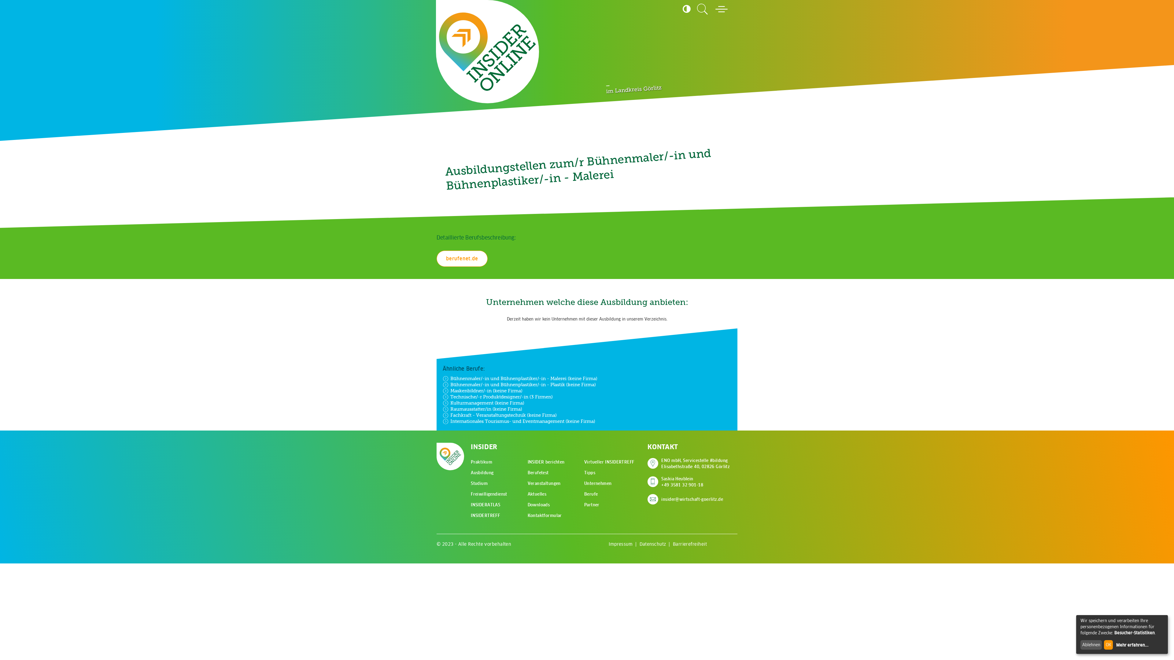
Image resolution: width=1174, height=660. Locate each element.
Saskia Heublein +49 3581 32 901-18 (682, 481)
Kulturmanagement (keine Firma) (487, 402)
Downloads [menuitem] (539, 504)
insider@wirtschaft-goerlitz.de (692, 499)
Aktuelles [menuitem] (537, 494)
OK (1108, 644)
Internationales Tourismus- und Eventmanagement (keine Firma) (522, 421)
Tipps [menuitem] (589, 472)
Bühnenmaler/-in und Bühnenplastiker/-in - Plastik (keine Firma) (523, 384)
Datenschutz (653, 544)
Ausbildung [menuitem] (482, 472)
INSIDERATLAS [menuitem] (485, 504)
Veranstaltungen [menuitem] (544, 483)
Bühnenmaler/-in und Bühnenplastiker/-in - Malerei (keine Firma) (523, 378)
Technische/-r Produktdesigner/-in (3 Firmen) (501, 396)
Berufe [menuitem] (591, 494)
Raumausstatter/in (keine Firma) (486, 409)
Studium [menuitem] (479, 483)
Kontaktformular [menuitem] (545, 515)
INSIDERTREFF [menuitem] (485, 515)
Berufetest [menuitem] (538, 472)
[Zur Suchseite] (702, 9)
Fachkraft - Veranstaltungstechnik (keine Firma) (503, 415)
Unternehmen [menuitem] (598, 483)
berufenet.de (462, 258)
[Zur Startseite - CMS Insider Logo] (487, 52)
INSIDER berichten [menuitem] (546, 462)
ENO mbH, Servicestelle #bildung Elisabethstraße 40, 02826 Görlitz (695, 463)
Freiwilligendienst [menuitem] (489, 494)
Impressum (621, 544)
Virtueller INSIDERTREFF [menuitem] (609, 462)
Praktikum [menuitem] (481, 462)
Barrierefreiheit (690, 544)
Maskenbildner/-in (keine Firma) (486, 390)
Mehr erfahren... (1132, 645)
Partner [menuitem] (592, 504)
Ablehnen (1091, 644)
